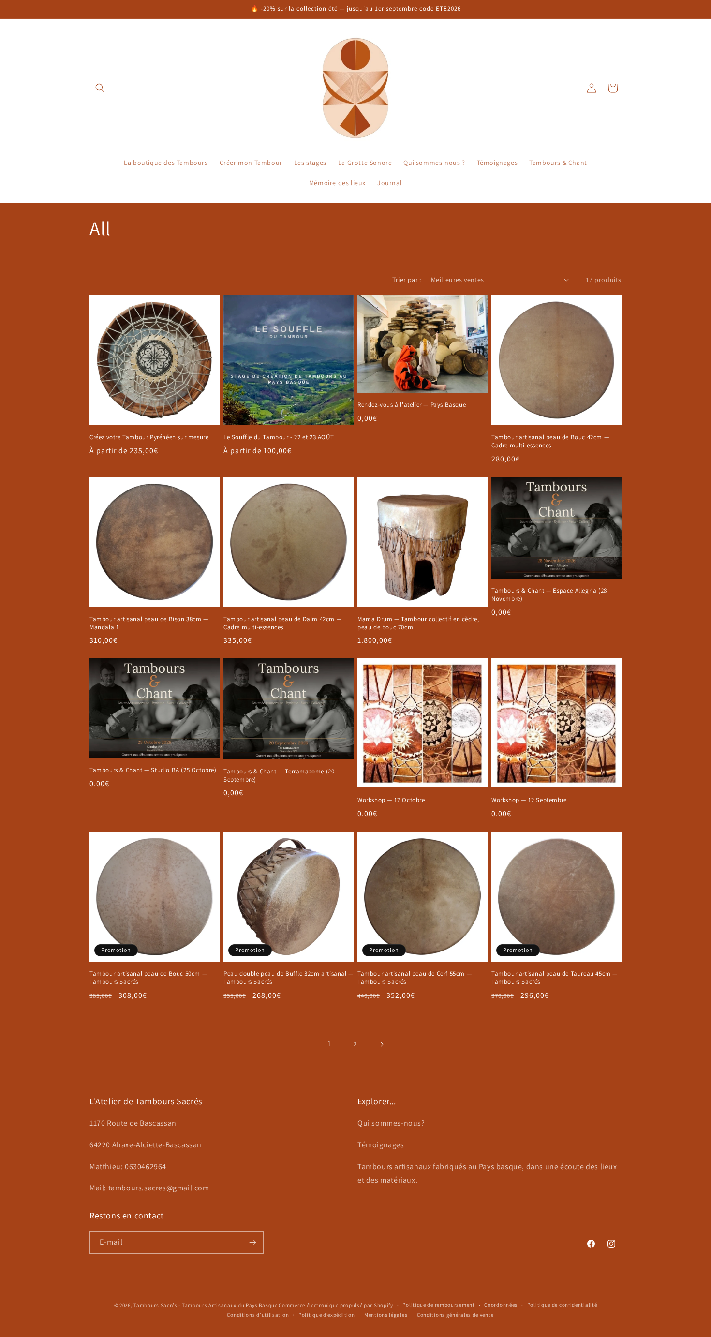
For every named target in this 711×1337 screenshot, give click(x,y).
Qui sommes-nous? (391, 1123)
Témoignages (380, 1145)
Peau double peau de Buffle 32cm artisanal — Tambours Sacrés (288, 978)
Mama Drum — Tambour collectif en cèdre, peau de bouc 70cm (418, 623)
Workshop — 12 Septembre (529, 800)
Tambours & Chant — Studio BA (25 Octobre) (153, 770)
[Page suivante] (381, 1044)
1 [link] (329, 1044)
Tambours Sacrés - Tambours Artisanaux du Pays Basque (205, 1305)
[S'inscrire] (252, 1242)
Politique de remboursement (438, 1304)
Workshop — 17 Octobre (391, 800)
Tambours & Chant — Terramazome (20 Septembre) (278, 776)
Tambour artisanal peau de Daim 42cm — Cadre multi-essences (282, 623)
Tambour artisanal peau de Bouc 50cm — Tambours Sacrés (148, 978)
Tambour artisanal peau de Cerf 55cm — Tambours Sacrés (414, 978)
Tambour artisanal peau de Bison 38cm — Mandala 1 (148, 623)
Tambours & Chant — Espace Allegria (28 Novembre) (549, 595)
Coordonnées (501, 1304)
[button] (100, 88)
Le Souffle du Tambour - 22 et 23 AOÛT (278, 437)
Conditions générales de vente (455, 1314)
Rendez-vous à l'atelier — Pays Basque (411, 405)
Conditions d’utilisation (258, 1314)
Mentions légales (385, 1314)
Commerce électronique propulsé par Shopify (336, 1305)
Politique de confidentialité (562, 1304)
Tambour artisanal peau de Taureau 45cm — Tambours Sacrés (554, 978)
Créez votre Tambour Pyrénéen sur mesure (148, 437)
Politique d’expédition (326, 1314)
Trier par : (406, 279)
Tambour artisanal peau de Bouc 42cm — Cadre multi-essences (550, 441)
